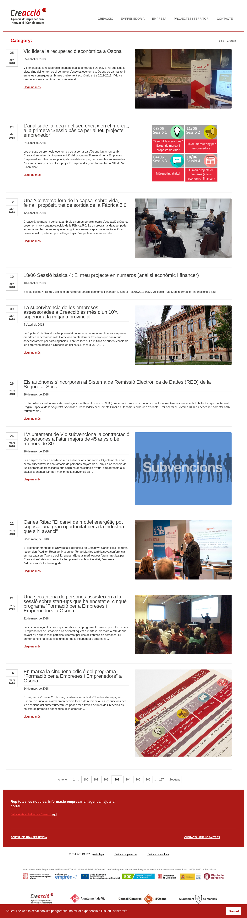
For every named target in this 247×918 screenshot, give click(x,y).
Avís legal (98, 854)
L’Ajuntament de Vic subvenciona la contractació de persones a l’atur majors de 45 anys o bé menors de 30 (76, 439)
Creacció (105, 18)
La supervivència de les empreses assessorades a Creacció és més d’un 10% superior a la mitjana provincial (71, 312)
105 (138, 779)
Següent (174, 779)
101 (96, 779)
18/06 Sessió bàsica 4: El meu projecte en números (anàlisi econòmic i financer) (111, 275)
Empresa (159, 18)
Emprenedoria (133, 18)
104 (128, 779)
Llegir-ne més (32, 87)
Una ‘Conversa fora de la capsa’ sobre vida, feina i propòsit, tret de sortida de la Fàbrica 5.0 (75, 203)
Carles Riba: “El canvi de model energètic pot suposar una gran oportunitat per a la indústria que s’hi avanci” (74, 526)
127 (161, 779)
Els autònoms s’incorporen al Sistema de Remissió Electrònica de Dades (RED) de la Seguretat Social (117, 384)
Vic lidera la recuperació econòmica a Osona (73, 51)
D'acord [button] (234, 911)
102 (106, 779)
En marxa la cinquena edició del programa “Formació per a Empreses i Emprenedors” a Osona (73, 676)
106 (148, 779)
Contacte (225, 18)
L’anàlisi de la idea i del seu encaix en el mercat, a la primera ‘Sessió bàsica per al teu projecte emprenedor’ (76, 130)
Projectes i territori (191, 18)
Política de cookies (158, 854)
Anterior (63, 779)
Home (220, 41)
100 (86, 779)
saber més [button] (120, 911)
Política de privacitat (125, 854)
